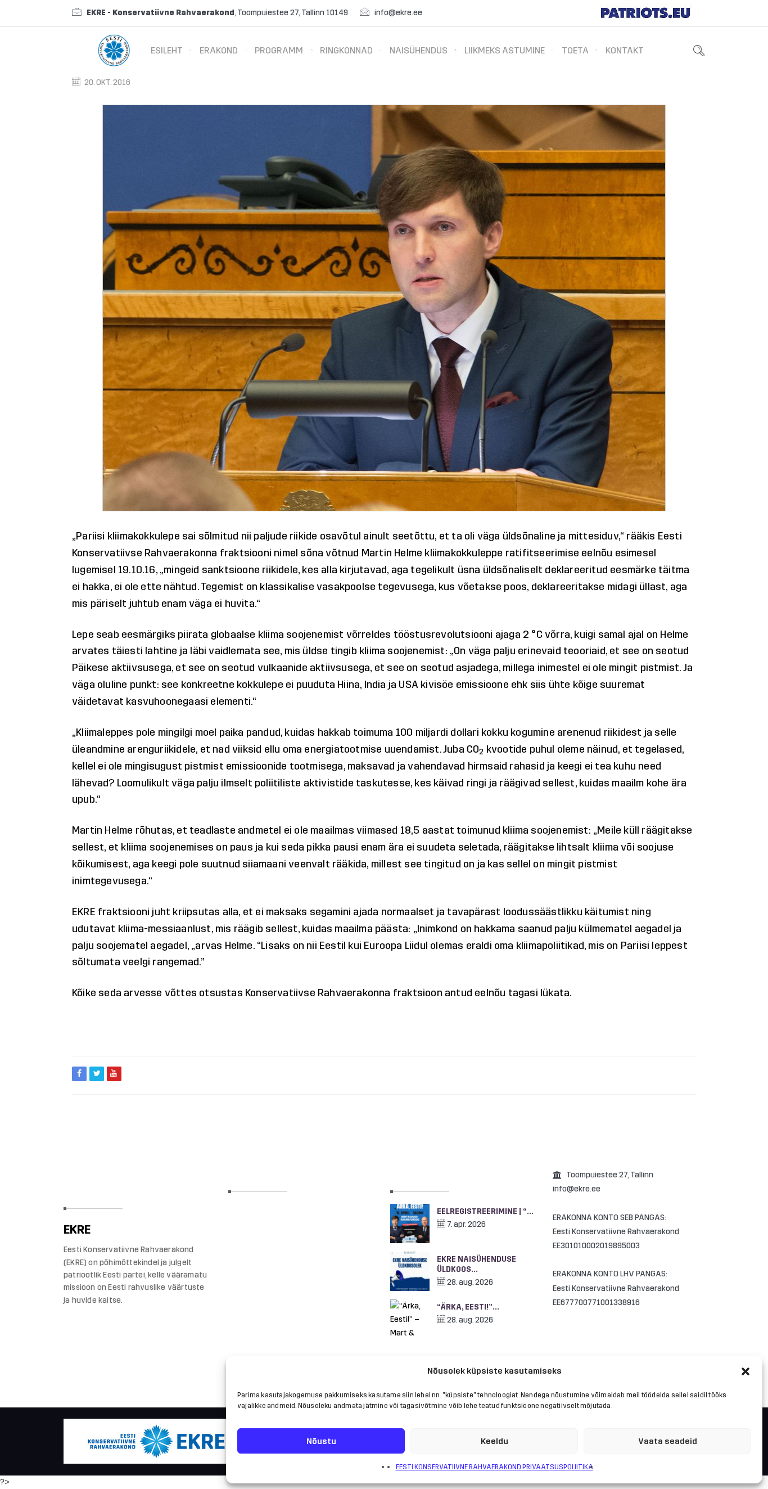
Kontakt (625, 50)
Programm (279, 50)
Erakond (219, 50)
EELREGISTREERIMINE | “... (485, 1211)
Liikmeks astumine (504, 50)
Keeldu (494, 1441)
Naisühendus (419, 50)
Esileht (167, 50)
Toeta (575, 50)
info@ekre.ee (398, 12)
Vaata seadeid (667, 1441)
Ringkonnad (346, 50)
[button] (745, 1371)
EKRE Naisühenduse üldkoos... (476, 1264)
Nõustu (321, 1441)
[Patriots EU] (645, 12)
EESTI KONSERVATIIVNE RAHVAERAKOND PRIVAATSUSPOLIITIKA (494, 1467)
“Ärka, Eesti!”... (468, 1307)
